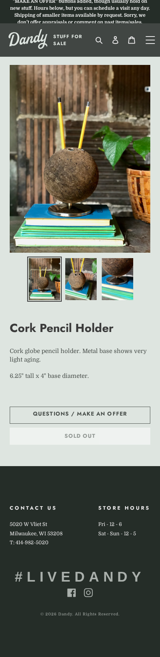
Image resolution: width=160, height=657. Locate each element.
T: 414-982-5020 (29, 542)
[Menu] (150, 40)
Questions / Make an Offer (80, 414)
